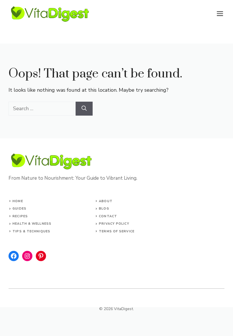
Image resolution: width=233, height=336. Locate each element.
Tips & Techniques (31, 231)
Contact (108, 216)
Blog (104, 208)
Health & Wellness (32, 224)
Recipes (20, 216)
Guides (19, 208)
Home (18, 201)
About (106, 201)
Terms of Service (116, 231)
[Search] (84, 109)
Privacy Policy (114, 224)
